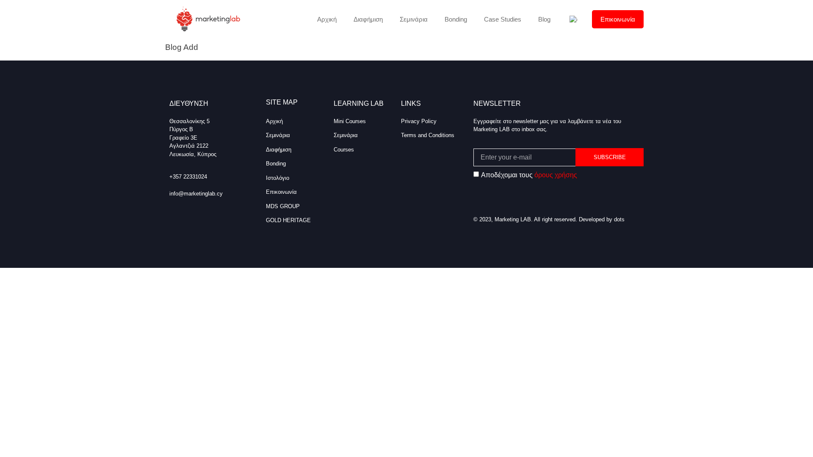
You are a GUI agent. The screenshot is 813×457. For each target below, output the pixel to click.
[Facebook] (481, 199)
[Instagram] (499, 199)
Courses (344, 149)
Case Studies (502, 19)
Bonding (456, 19)
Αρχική (327, 19)
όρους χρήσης (555, 175)
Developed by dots (602, 219)
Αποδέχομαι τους (529, 175)
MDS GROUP (283, 206)
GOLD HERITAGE (288, 220)
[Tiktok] (518, 199)
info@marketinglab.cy (196, 193)
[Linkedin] (537, 199)
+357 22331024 (188, 176)
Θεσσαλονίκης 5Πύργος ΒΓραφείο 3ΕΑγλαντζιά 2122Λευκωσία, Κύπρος (192, 137)
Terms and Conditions (427, 135)
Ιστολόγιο (277, 178)
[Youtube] (555, 199)
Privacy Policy (419, 121)
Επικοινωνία (617, 19)
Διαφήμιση (368, 19)
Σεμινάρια (414, 19)
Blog (544, 19)
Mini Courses (350, 121)
